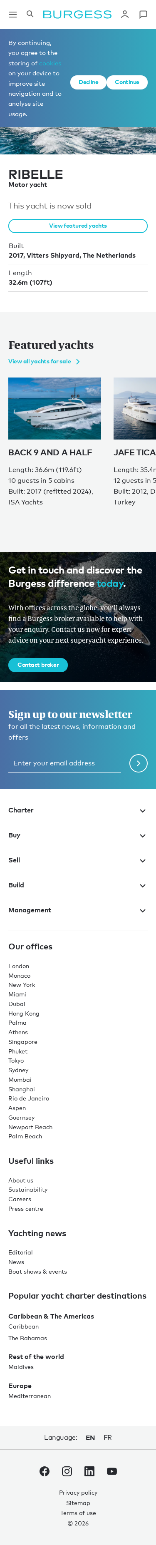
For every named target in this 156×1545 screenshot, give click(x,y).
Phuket (17, 1051)
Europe (20, 1385)
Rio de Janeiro (28, 1098)
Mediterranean (29, 1395)
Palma (17, 1022)
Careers (19, 1198)
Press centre (25, 1208)
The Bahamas (27, 1337)
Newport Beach (30, 1126)
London (18, 965)
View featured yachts (78, 225)
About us (20, 1180)
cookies (50, 63)
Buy (14, 835)
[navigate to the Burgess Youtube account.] (112, 1473)
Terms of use (78, 1512)
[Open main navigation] (13, 14)
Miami (17, 994)
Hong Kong (24, 1013)
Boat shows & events (37, 1271)
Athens (18, 1032)
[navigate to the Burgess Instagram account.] (67, 1473)
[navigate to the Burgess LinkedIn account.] (89, 1473)
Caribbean (23, 1326)
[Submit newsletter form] (138, 763)
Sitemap (78, 1502)
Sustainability (27, 1189)
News (16, 1261)
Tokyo (16, 1060)
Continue (127, 81)
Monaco (19, 975)
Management (29, 910)
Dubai (16, 1003)
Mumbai (20, 1079)
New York (21, 984)
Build (16, 885)
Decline (88, 81)
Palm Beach (25, 1136)
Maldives (21, 1366)
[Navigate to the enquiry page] (143, 14)
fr (108, 1437)
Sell (14, 860)
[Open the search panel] (30, 14)
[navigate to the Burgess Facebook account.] (44, 1473)
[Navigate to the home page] (77, 14)
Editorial (20, 1252)
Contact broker (38, 664)
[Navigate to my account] (125, 14)
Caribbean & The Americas (51, 1316)
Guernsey (21, 1117)
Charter (21, 810)
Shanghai (21, 1089)
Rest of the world (36, 1356)
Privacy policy (78, 1492)
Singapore (22, 1041)
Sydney (18, 1069)
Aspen (17, 1107)
